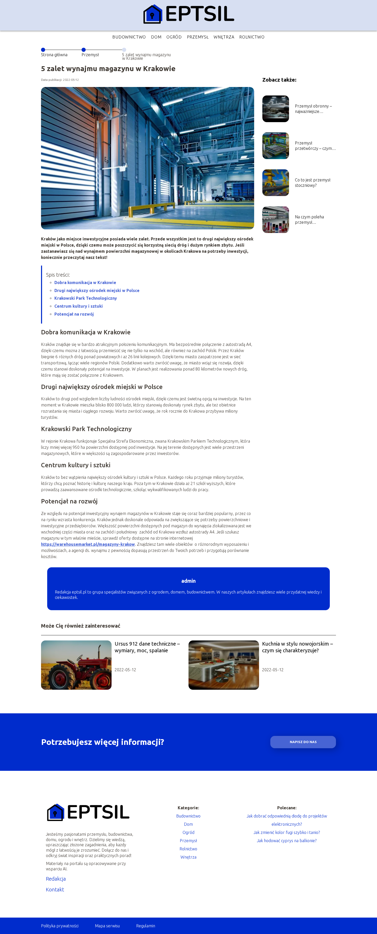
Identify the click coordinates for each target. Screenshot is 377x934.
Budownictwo (129, 37)
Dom (156, 37)
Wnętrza (224, 37)
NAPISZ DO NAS (303, 742)
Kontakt (55, 889)
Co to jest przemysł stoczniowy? (312, 183)
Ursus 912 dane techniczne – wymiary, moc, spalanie (147, 647)
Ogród (174, 37)
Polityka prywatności (59, 925)
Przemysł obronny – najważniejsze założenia (313, 109)
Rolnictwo (251, 37)
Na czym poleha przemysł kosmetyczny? (309, 220)
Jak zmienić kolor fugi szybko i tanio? (287, 832)
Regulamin (145, 925)
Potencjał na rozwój (74, 314)
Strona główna (54, 54)
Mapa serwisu (107, 925)
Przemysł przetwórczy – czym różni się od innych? (313, 146)
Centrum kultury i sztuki (78, 306)
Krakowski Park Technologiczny (85, 298)
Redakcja (56, 879)
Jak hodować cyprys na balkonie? (286, 840)
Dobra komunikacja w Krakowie (85, 282)
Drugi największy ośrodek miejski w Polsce (97, 290)
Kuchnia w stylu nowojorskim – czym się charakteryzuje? (297, 647)
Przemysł (198, 37)
